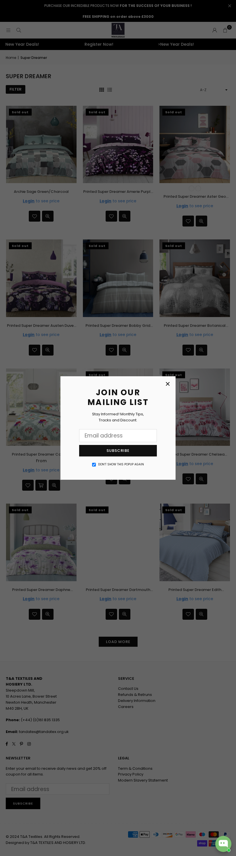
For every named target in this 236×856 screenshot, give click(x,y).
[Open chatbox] (223, 844)
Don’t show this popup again (121, 464)
